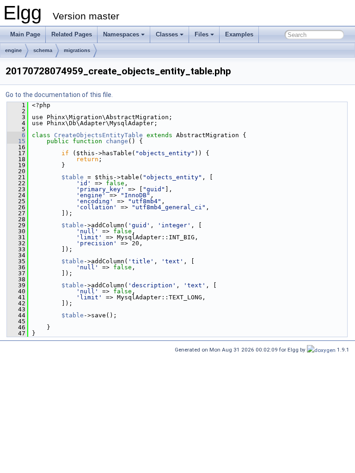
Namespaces (121, 34)
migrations (77, 50)
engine (13, 50)
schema (42, 50)
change (117, 141)
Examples (239, 34)
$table (72, 177)
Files (201, 34)
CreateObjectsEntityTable (98, 135)
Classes (167, 34)
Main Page (25, 34)
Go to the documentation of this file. (59, 94)
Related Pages (71, 34)
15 (16, 141)
